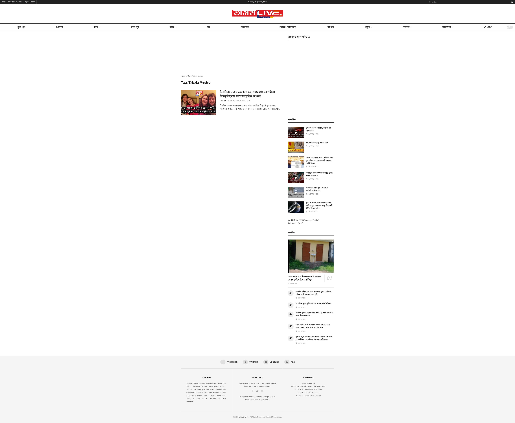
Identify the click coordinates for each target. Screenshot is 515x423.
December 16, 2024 (237, 100)
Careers (19, 2)
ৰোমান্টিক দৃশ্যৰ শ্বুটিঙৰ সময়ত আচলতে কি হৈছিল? (313, 303)
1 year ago (312, 212)
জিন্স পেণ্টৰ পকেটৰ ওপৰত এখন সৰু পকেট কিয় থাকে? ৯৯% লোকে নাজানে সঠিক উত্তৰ (313, 326)
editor (224, 100)
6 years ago (312, 179)
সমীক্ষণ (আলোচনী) (288, 27)
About (4, 2)
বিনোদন (406, 27)
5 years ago (312, 134)
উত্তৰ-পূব (135, 27)
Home (183, 76)
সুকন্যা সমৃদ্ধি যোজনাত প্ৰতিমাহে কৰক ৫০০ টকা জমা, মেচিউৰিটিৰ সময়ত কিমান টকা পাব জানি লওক (314, 338)
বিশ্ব (208, 27)
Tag (189, 76)
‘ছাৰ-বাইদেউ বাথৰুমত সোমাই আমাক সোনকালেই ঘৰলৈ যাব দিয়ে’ (304, 278)
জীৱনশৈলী (446, 27)
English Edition (29, 2)
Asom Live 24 (244, 417)
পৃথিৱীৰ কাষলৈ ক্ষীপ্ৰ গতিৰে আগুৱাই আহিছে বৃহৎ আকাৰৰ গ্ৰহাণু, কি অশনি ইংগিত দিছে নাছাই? (319, 205)
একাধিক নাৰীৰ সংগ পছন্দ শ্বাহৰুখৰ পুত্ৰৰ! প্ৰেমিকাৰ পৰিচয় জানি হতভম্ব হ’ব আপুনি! (313, 293)
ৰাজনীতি (245, 27)
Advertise (11, 2)
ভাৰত (172, 27)
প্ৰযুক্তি (367, 27)
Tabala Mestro (197, 76)
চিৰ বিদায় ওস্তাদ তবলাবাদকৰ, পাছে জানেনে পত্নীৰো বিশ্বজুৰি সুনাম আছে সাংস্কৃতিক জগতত (247, 94)
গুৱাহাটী (59, 27)
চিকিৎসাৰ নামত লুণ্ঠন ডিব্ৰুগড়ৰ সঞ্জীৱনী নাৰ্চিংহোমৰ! (317, 189)
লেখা (489, 27)
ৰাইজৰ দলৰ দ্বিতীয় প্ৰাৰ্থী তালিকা (317, 143)
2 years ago (312, 167)
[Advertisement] (231, 54)
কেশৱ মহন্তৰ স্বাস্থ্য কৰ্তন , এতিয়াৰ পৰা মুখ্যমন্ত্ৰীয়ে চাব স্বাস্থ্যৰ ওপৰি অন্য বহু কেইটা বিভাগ (319, 160)
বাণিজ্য (331, 27)
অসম (96, 27)
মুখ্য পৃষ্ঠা (21, 27)
